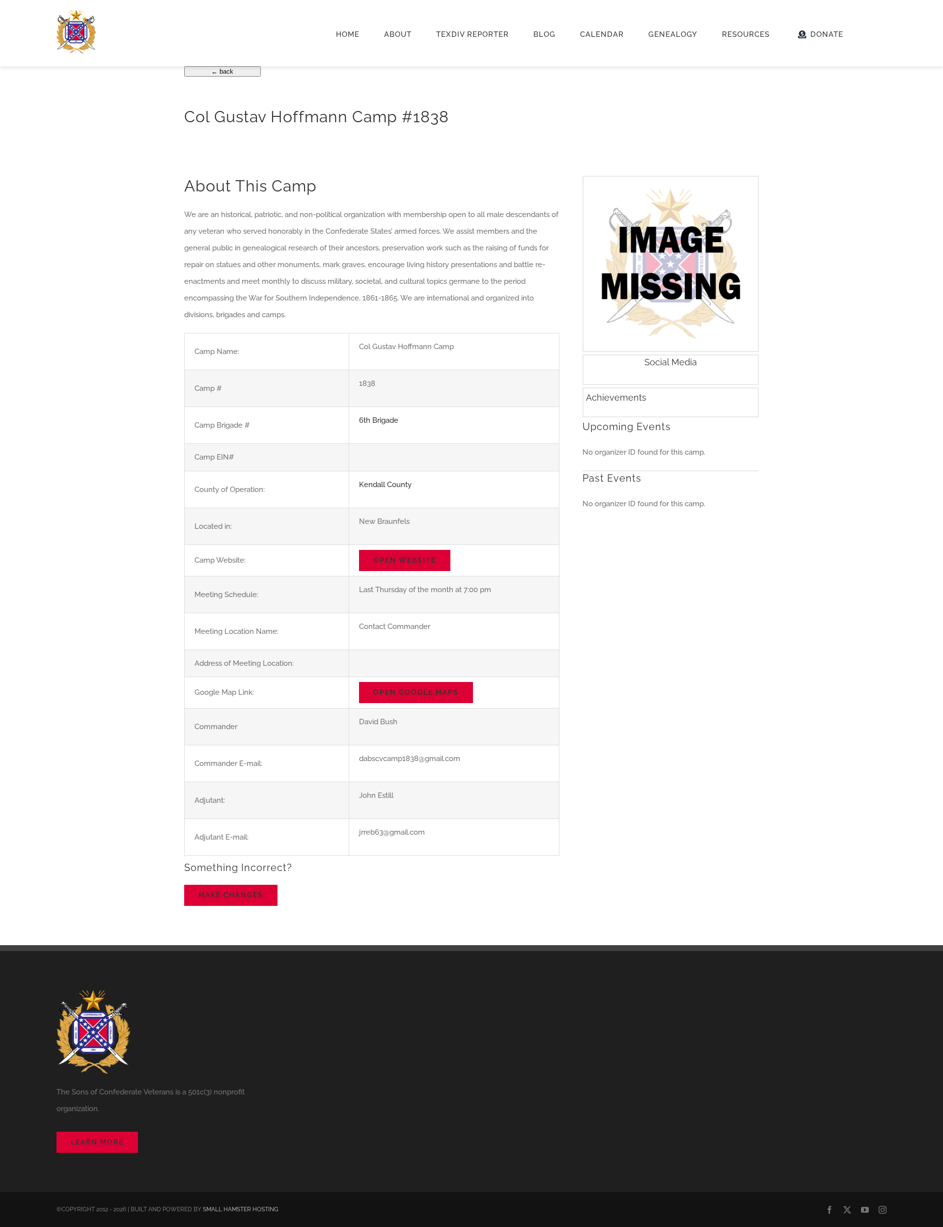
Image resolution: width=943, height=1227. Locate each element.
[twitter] (847, 1210)
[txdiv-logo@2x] (76, 13)
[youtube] (865, 1210)
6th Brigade (378, 420)
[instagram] (883, 1210)
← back (222, 71)
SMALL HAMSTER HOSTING (240, 1209)
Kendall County (385, 484)
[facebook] (829, 1210)
